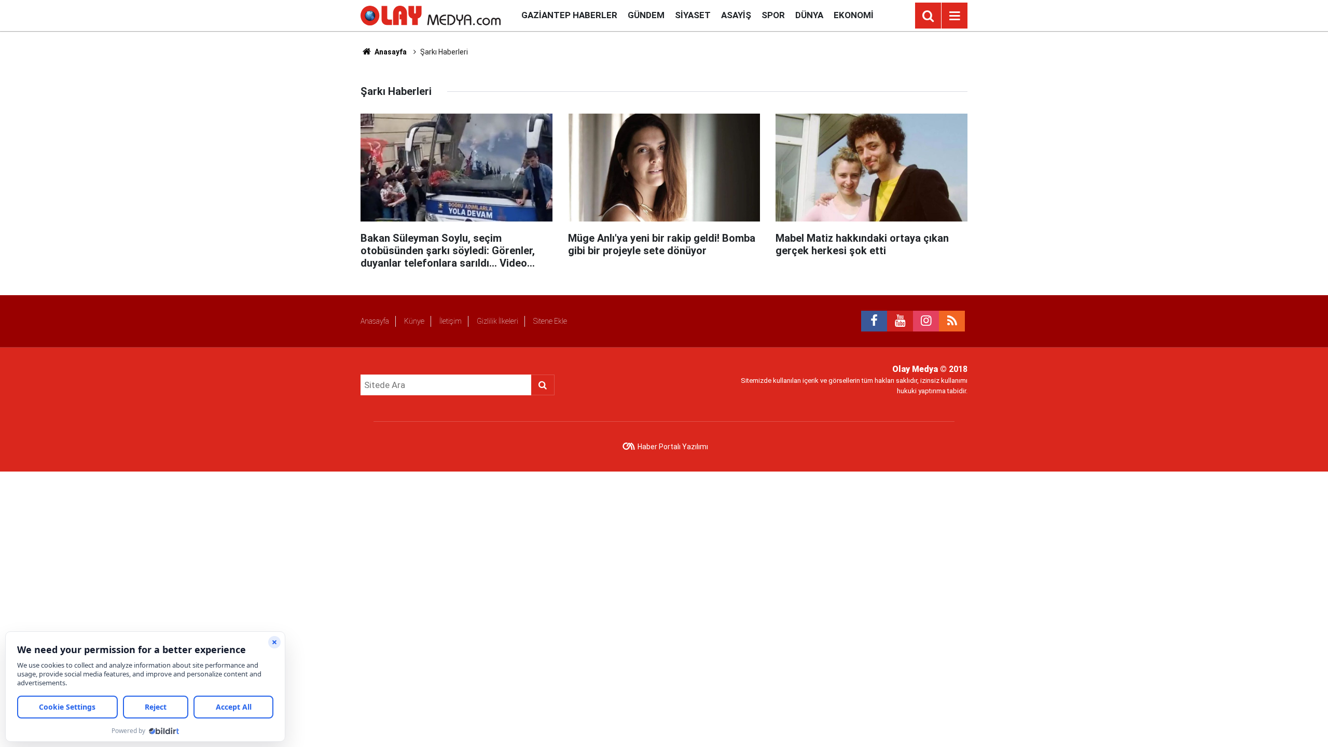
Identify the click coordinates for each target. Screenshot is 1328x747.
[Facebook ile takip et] (874, 321)
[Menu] (954, 16)
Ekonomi (854, 15)
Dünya (809, 15)
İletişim (450, 321)
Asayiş (736, 15)
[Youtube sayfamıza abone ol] (900, 321)
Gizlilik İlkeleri (497, 321)
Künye (414, 321)
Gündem (646, 15)
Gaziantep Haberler (569, 15)
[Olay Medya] (431, 15)
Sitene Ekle (550, 321)
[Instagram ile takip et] (926, 321)
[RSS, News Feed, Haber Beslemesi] (952, 321)
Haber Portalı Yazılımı (673, 446)
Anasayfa (390, 52)
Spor (773, 15)
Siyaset (693, 15)
